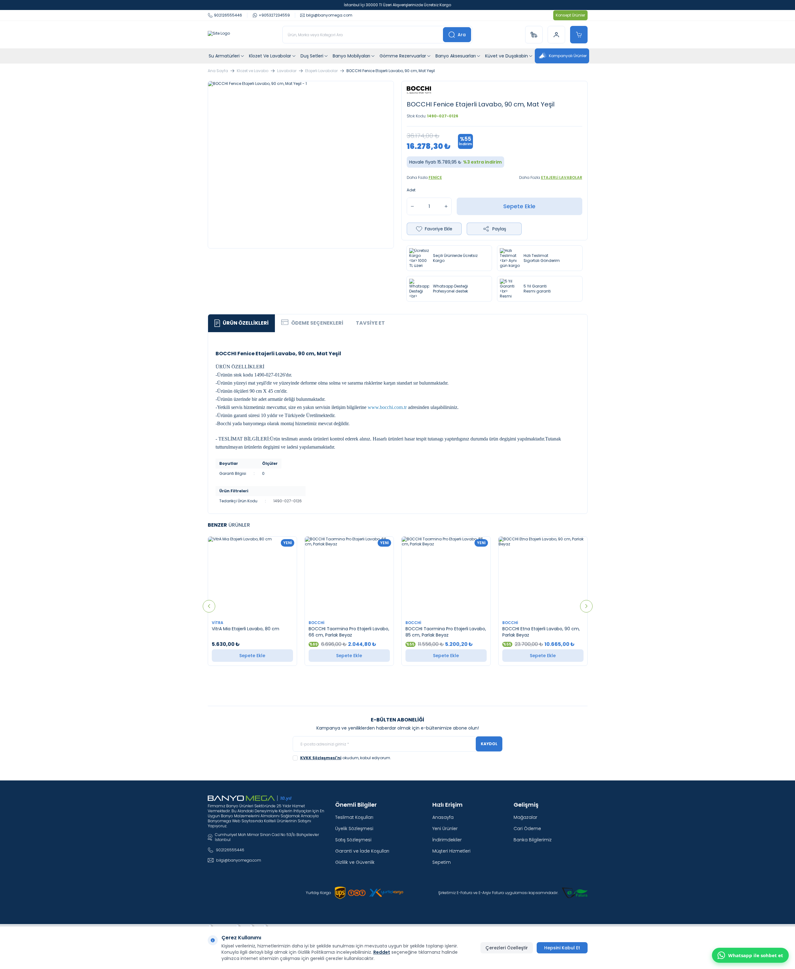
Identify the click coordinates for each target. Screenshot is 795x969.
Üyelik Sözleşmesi (354, 828)
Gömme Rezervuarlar (403, 56)
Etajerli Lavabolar (321, 70)
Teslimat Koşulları (354, 817)
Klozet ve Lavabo (252, 70)
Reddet (381, 952)
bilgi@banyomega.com (238, 860)
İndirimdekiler (447, 840)
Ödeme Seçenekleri (317, 323)
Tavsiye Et (370, 323)
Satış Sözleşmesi (353, 840)
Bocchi (317, 622)
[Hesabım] (556, 34)
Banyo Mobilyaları (351, 56)
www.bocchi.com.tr (387, 407)
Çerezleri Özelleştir (506, 948)
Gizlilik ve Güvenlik (355, 862)
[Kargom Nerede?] (534, 34)
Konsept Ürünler (570, 15)
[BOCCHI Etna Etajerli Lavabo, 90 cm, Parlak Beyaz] (543, 577)
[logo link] (219, 34)
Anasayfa (443, 817)
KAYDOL (489, 743)
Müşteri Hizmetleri (451, 851)
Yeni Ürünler (445, 828)
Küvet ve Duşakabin (506, 56)
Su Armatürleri (224, 56)
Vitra (218, 622)
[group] (301, 164)
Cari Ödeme (527, 828)
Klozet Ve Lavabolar (270, 56)
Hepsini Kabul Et (562, 948)
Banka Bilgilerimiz (533, 840)
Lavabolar (286, 70)
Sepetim (441, 862)
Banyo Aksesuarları (455, 56)
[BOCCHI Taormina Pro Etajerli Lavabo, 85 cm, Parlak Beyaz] (446, 577)
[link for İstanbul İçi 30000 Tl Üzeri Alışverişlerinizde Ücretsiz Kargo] (397, 5)
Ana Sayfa (218, 70)
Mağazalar (525, 817)
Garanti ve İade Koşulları (362, 851)
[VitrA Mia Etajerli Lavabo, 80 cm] (252, 577)
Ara (462, 35)
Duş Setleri (312, 56)
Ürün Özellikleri (246, 323)
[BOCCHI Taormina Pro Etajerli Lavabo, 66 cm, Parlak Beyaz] (349, 577)
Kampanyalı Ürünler (568, 55)
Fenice (435, 177)
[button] (209, 606)
